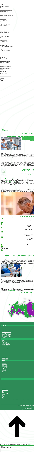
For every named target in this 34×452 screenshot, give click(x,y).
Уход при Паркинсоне (5, 358)
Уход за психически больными (6, 350)
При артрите (4, 370)
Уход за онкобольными (5, 349)
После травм (4, 369)
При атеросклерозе (5, 372)
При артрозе (4, 371)
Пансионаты (3, 394)
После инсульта (4, 363)
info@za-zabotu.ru (29, 408)
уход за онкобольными (11, 290)
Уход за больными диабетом (6, 344)
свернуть (32, 140)
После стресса (4, 368)
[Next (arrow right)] (0, 450)
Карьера (3, 392)
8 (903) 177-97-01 (28, 174)
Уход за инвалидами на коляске (6, 347)
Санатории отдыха (4, 388)
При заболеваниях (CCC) (5, 377)
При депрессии (4, 373)
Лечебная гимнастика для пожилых (7, 334)
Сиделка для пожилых (5, 331)
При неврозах (4, 374)
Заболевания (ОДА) (4, 376)
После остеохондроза (5, 366)
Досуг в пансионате (5, 380)
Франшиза (3, 391)
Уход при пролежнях (5, 359)
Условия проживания (5, 390)
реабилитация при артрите (10, 181)
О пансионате (4, 389)
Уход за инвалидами (5, 346)
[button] (6, 2)
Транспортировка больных (6, 335)
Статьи (3, 397)
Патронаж (3, 341)
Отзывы (3, 396)
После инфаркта (4, 364)
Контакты (3, 398)
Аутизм (3, 340)
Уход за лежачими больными (6, 348)
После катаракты (4, 365)
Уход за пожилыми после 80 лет (6, 336)
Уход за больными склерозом (6, 345)
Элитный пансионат (5, 393)
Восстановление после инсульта (6, 332)
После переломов (4, 367)
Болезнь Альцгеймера (5, 342)
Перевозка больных (5, 330)
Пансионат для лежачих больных (6, 333)
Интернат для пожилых (5, 381)
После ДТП (3, 362)
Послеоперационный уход (5, 343)
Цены (2, 395)
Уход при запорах (4, 357)
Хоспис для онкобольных (5, 337)
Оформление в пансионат (5, 382)
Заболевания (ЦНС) (4, 375)
